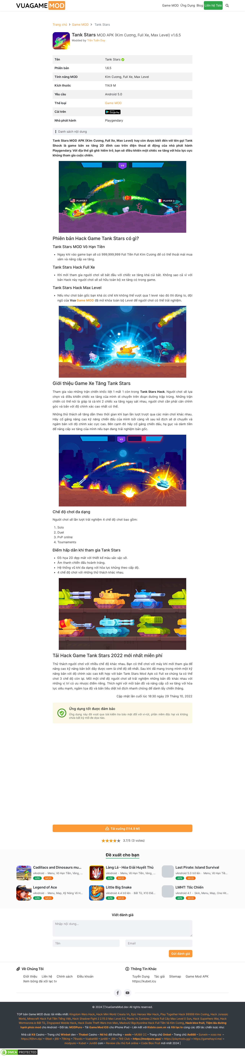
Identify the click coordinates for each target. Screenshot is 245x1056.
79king (66, 1038)
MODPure (75, 1027)
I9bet (48, 1038)
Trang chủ (60, 24)
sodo (128, 1034)
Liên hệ (47, 976)
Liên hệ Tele (213, 5)
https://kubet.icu (144, 981)
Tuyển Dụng (140, 976)
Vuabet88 (91, 1038)
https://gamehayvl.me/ (208, 1038)
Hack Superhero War (206, 1018)
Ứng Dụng (187, 5)
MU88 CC (140, 1034)
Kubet (82, 1043)
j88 (57, 1038)
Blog (200, 5)
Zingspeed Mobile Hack (61, 1022)
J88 (113, 1038)
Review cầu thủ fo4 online (122, 1043)
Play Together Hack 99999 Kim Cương (184, 1014)
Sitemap (175, 976)
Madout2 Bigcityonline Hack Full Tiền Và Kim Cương (151, 1022)
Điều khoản (85, 976)
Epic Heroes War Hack (145, 1014)
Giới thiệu (30, 976)
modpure (70, 1043)
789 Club (124, 1038)
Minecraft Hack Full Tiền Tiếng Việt (49, 1018)
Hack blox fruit (194, 1022)
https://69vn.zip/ (31, 1038)
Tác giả (159, 976)
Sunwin (203, 1034)
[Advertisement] (122, 774)
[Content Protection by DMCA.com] (19, 1052)
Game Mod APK (197, 976)
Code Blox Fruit (150, 1043)
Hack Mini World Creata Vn (113, 1014)
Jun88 (93, 1043)
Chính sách (65, 976)
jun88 (104, 1038)
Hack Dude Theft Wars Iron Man (98, 1022)
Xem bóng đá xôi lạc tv (40, 981)
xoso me (216, 1034)
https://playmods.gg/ (177, 1038)
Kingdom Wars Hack (82, 1014)
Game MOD (170, 5)
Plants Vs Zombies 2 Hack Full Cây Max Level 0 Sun (159, 1018)
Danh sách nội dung (72, 131)
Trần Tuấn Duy (96, 40)
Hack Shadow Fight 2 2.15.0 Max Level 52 (98, 1018)
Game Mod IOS (99, 1027)
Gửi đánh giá (180, 954)
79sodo (77, 1038)
